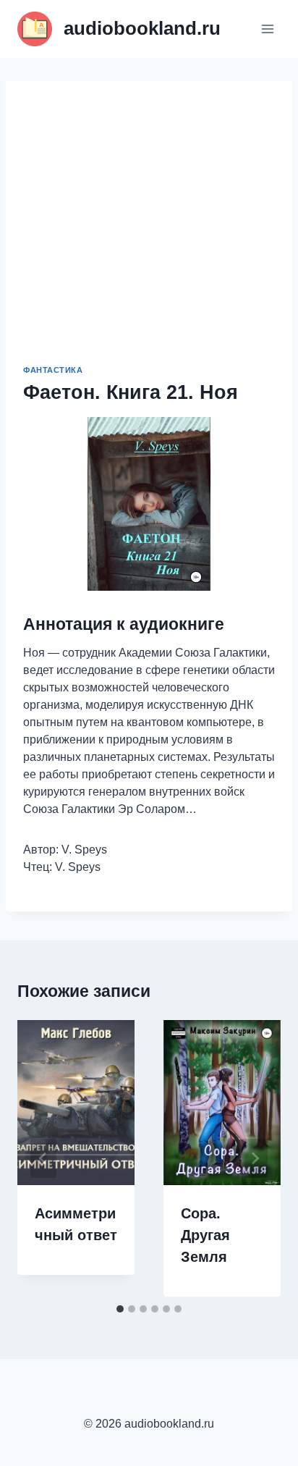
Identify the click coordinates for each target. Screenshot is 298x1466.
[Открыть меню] (267, 28)
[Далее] (255, 1158)
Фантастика (53, 370)
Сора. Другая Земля (205, 1235)
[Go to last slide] (43, 1158)
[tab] (120, 1309)
